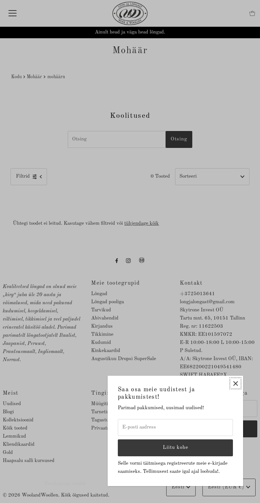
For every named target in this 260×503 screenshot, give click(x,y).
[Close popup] (235, 383)
